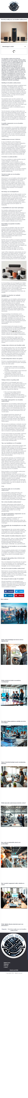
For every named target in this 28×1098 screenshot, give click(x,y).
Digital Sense (7, 962)
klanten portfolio (14, 970)
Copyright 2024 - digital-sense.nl (14, 973)
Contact (6, 967)
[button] (14, 15)
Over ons (6, 965)
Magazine (4, 929)
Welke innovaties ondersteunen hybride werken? (13, 803)
